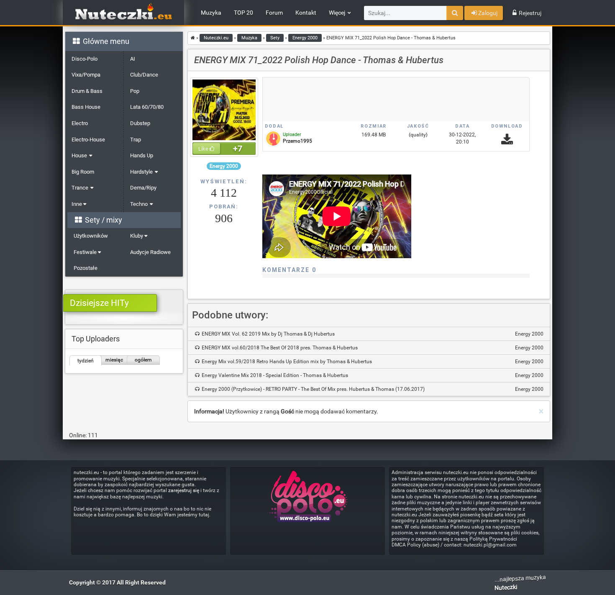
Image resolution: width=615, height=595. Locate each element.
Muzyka (211, 12)
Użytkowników (91, 236)
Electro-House (88, 139)
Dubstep (140, 123)
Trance (80, 188)
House (79, 155)
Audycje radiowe (150, 252)
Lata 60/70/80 (147, 107)
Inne (77, 204)
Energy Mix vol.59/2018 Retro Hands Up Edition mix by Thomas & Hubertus (371, 361)
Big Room (83, 172)
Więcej (337, 12)
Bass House (86, 107)
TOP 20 (243, 12)
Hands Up (141, 155)
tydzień (85, 361)
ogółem (143, 360)
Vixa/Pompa (86, 75)
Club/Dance (144, 75)
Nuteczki (506, 588)
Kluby (137, 236)
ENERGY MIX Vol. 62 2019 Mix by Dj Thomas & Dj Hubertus (371, 334)
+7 (237, 149)
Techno (139, 204)
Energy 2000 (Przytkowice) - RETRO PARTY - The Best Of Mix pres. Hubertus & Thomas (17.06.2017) (371, 389)
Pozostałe (85, 268)
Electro (80, 123)
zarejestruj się (183, 490)
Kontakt (305, 12)
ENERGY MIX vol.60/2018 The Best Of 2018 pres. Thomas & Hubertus (371, 348)
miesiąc (114, 360)
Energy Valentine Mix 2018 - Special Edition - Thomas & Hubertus (371, 375)
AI (132, 59)
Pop (134, 91)
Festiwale (86, 252)
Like (204, 149)
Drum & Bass (87, 91)
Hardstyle (141, 172)
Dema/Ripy (143, 188)
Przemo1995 (297, 141)
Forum (274, 12)
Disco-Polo (84, 59)
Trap (135, 139)
